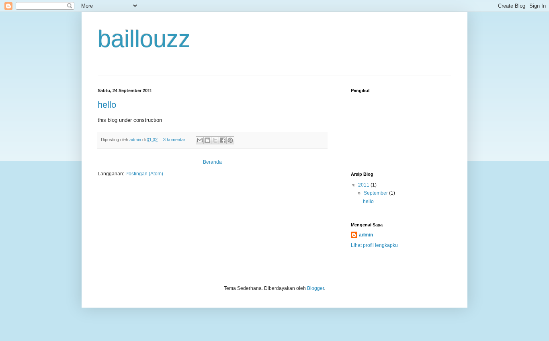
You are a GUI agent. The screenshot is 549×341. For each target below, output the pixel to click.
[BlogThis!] (207, 140)
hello (107, 105)
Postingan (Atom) (144, 174)
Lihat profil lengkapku (374, 245)
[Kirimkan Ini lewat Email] (200, 140)
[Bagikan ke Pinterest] (230, 140)
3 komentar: (175, 139)
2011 (364, 185)
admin (366, 235)
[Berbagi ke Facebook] (223, 140)
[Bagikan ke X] (215, 140)
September (376, 193)
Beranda (212, 162)
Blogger (315, 288)
